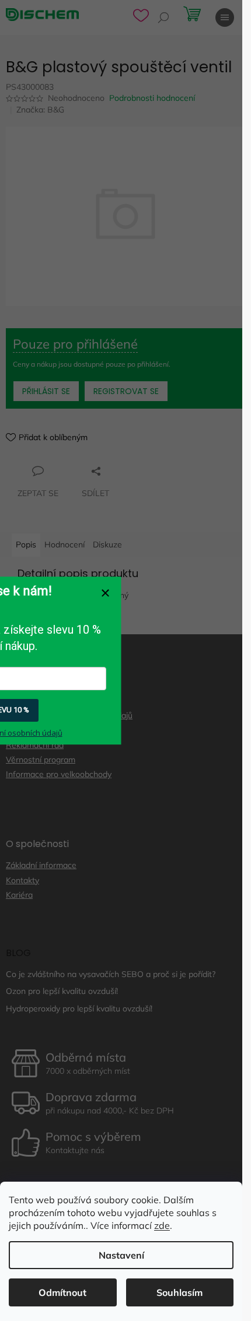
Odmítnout (62, 1292)
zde (162, 1225)
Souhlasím (179, 1292)
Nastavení (121, 1255)
